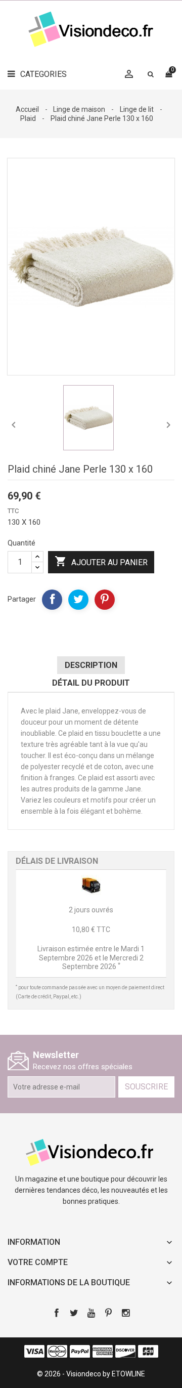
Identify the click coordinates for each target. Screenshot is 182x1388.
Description (91, 665)
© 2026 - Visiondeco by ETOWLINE (91, 1374)
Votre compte (38, 1262)
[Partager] (52, 600)
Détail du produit (91, 683)
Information (34, 1242)
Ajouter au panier (101, 561)
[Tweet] (78, 600)
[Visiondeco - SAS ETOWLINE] (91, 1152)
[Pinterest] (105, 600)
